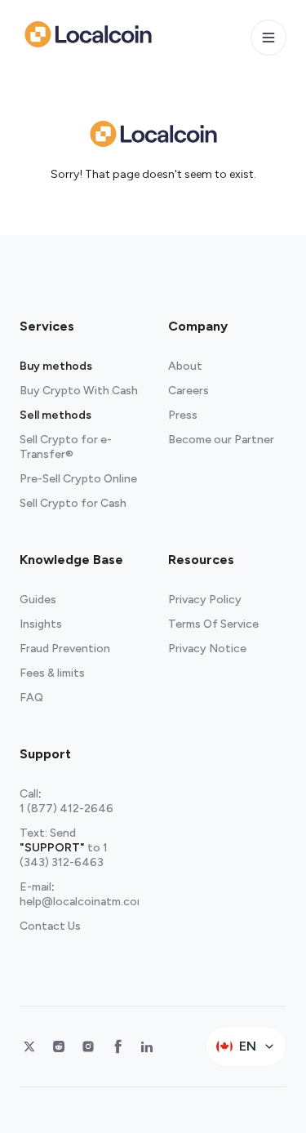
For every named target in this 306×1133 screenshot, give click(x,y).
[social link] (29, 1046)
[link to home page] (88, 34)
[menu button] (268, 38)
